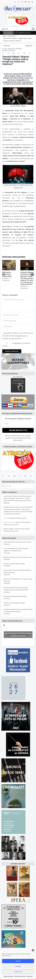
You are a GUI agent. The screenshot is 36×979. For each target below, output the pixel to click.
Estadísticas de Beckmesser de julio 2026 (15, 596)
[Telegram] (25, 476)
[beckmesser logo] (17, 4)
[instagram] (22, 2)
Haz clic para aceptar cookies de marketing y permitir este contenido (18, 634)
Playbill (6, 78)
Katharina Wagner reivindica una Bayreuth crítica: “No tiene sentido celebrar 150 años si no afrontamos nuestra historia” (27, 278)
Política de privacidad (20, 976)
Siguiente (29, 46)
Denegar (18, 966)
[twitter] (18, 2)
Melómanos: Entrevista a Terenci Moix (7, 274)
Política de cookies (8, 976)
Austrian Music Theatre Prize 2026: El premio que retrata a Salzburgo (17, 500)
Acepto (18, 961)
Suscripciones (18, 377)
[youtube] (25, 2)
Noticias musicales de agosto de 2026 (14, 564)
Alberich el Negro (8, 529)
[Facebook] (3, 476)
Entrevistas (12, 50)
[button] (33, 950)
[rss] (32, 2)
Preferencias (18, 971)
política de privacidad (14, 438)
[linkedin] (29, 2)
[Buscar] (33, 29)
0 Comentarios (6, 279)
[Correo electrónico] (30, 476)
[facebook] (15, 2)
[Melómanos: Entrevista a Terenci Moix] (9, 261)
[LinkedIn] (14, 476)
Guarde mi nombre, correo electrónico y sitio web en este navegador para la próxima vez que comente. (17, 336)
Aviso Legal (29, 976)
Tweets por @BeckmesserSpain (18, 634)
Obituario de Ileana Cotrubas (18, 518)
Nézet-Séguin (7, 226)
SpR (6, 49)
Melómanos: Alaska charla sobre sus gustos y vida (18, 557)
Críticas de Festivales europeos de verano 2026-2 (17, 542)
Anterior (7, 46)
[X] (8, 476)
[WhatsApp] (19, 476)
